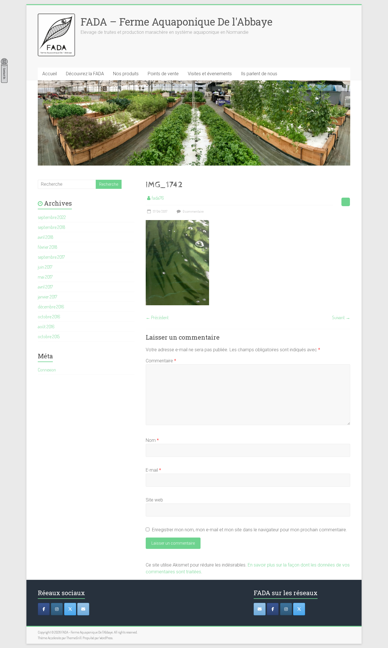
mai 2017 (45, 277)
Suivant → (341, 317)
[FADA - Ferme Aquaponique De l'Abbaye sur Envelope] (260, 609)
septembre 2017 (51, 257)
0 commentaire (193, 211)
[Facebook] (44, 609)
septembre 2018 (51, 227)
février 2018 (47, 247)
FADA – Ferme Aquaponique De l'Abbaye (176, 21)
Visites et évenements (210, 73)
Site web (154, 500)
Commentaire (161, 360)
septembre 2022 (52, 217)
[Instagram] (57, 609)
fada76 (158, 198)
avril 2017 (45, 287)
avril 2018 (45, 237)
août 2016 (46, 326)
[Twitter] (70, 609)
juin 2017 (45, 267)
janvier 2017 (47, 297)
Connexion (47, 370)
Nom (152, 440)
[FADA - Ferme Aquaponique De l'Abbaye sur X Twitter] (299, 609)
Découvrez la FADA (85, 73)
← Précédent (157, 317)
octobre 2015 (49, 336)
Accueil (49, 73)
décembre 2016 (51, 307)
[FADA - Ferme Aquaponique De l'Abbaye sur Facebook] (273, 609)
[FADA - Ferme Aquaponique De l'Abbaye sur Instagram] (286, 609)
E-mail (153, 470)
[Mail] (83, 609)
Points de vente (163, 73)
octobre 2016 (49, 316)
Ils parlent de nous (259, 73)
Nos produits (126, 73)
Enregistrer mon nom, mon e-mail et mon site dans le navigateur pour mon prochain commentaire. (249, 529)
